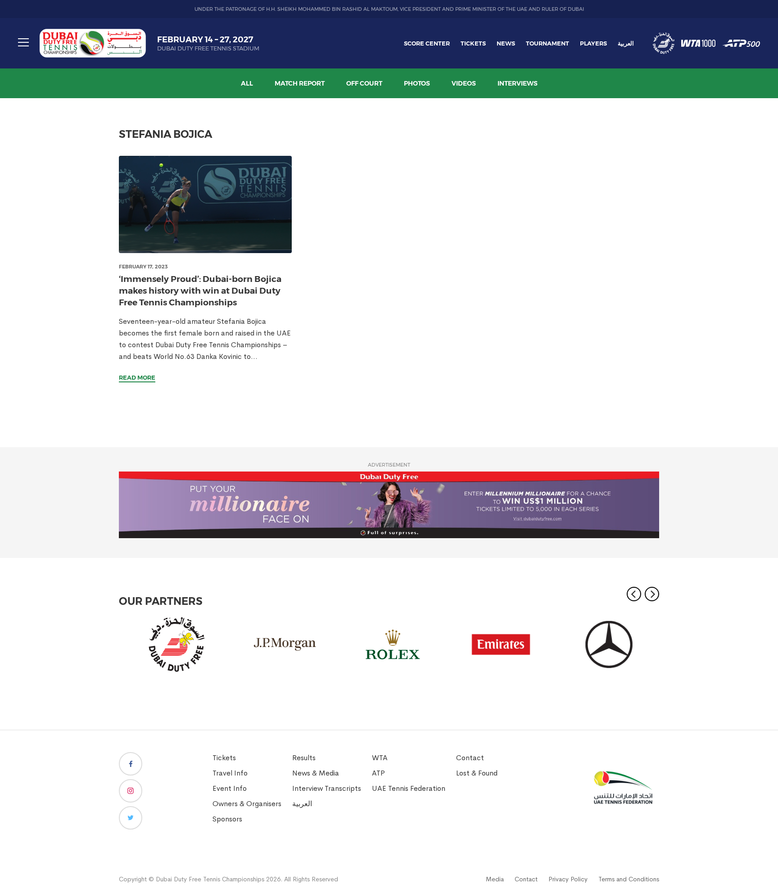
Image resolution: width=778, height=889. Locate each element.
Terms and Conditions (628, 879)
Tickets (473, 43)
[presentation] (205, 204)
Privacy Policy (568, 879)
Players (593, 43)
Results (304, 757)
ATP (378, 773)
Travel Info (230, 773)
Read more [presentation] (137, 377)
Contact (470, 757)
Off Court (364, 83)
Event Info (230, 788)
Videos (464, 83)
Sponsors (227, 819)
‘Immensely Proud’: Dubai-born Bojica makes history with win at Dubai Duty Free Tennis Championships (200, 291)
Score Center (427, 43)
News (506, 43)
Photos (417, 83)
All (247, 83)
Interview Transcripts (326, 788)
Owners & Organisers (247, 803)
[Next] (652, 594)
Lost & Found (477, 773)
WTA (380, 757)
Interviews (518, 83)
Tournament (547, 43)
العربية (626, 43)
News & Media (315, 773)
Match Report (300, 83)
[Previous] (634, 594)
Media (495, 879)
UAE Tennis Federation (408, 788)
